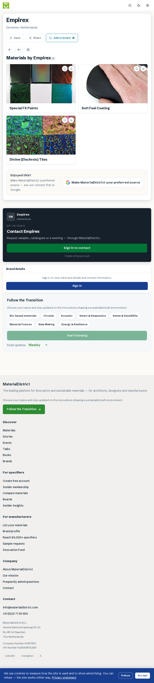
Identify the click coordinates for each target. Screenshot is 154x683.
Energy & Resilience (74, 324)
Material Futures (21, 324)
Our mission (10, 575)
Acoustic (67, 315)
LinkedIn (10, 655)
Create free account (16, 481)
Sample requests (14, 543)
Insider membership (16, 487)
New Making (46, 324)
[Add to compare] (71, 68)
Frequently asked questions (21, 582)
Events (7, 443)
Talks (6, 449)
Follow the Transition (24, 409)
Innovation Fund (14, 550)
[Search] (130, 5)
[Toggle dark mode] (138, 5)
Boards (7, 499)
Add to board (62, 38)
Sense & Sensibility (125, 315)
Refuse (125, 675)
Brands (7, 461)
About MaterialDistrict (18, 569)
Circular (48, 315)
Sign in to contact (77, 248)
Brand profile (11, 531)
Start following (77, 335)
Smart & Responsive (92, 315)
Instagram (27, 655)
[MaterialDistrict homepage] (15, 5)
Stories (8, 436)
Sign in (77, 286)
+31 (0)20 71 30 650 (15, 613)
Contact (8, 588)
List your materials (15, 525)
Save (17, 38)
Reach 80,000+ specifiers (20, 537)
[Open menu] (147, 5)
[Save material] (65, 68)
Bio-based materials (23, 315)
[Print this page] (28, 50)
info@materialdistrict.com (20, 607)
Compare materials (15, 493)
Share (37, 38)
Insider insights (13, 505)
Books (7, 455)
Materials (9, 430)
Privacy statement (64, 677)
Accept (142, 675)
